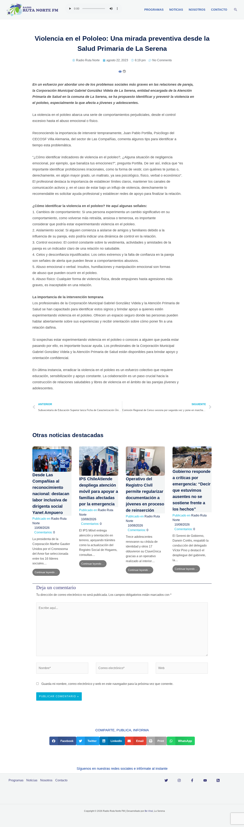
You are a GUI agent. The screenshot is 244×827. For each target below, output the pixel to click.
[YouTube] (205, 780)
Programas (154, 9)
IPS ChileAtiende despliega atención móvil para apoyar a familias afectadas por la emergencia (98, 491)
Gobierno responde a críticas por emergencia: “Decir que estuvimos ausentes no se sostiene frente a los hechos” (192, 490)
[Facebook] (192, 780)
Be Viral (149, 811)
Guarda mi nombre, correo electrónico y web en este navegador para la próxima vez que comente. (107, 683)
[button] (235, 9)
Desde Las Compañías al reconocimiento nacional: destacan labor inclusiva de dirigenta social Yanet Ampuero (50, 493)
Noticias (176, 9)
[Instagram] (179, 780)
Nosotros (197, 9)
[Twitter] (166, 780)
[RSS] (218, 780)
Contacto (219, 9)
